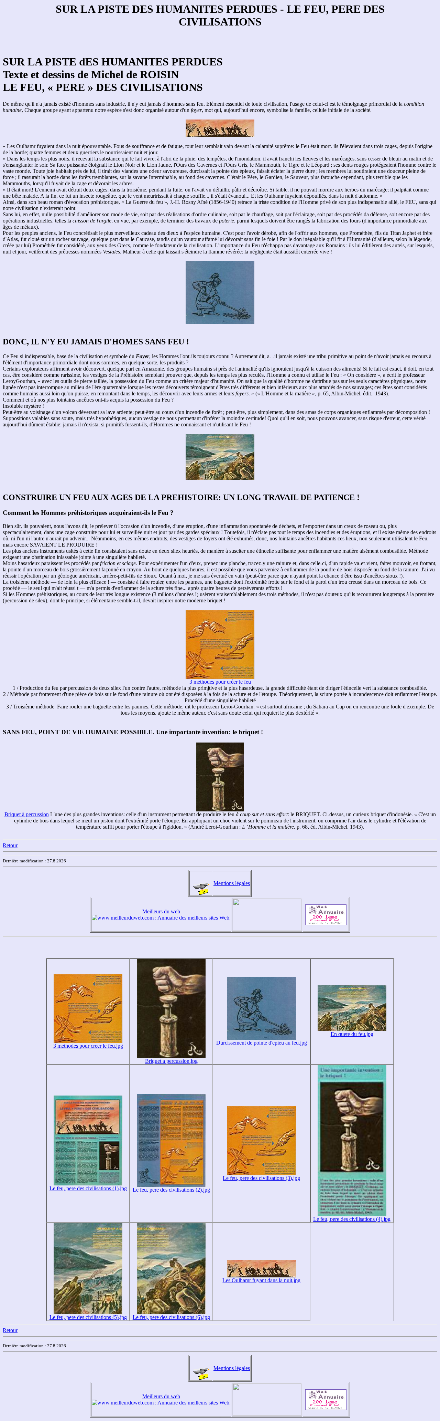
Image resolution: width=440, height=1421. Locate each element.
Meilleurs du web (161, 911)
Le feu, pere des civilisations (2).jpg (171, 1190)
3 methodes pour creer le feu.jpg (88, 1046)
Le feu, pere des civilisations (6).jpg (171, 1317)
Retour (10, 845)
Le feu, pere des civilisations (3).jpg (261, 1178)
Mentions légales (231, 883)
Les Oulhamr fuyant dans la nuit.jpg (261, 1280)
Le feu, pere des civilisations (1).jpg (88, 1188)
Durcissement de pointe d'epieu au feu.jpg (261, 1043)
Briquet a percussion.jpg (171, 1061)
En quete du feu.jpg (352, 1034)
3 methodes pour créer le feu (220, 682)
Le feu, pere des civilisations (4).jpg (351, 1219)
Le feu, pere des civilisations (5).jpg (88, 1317)
